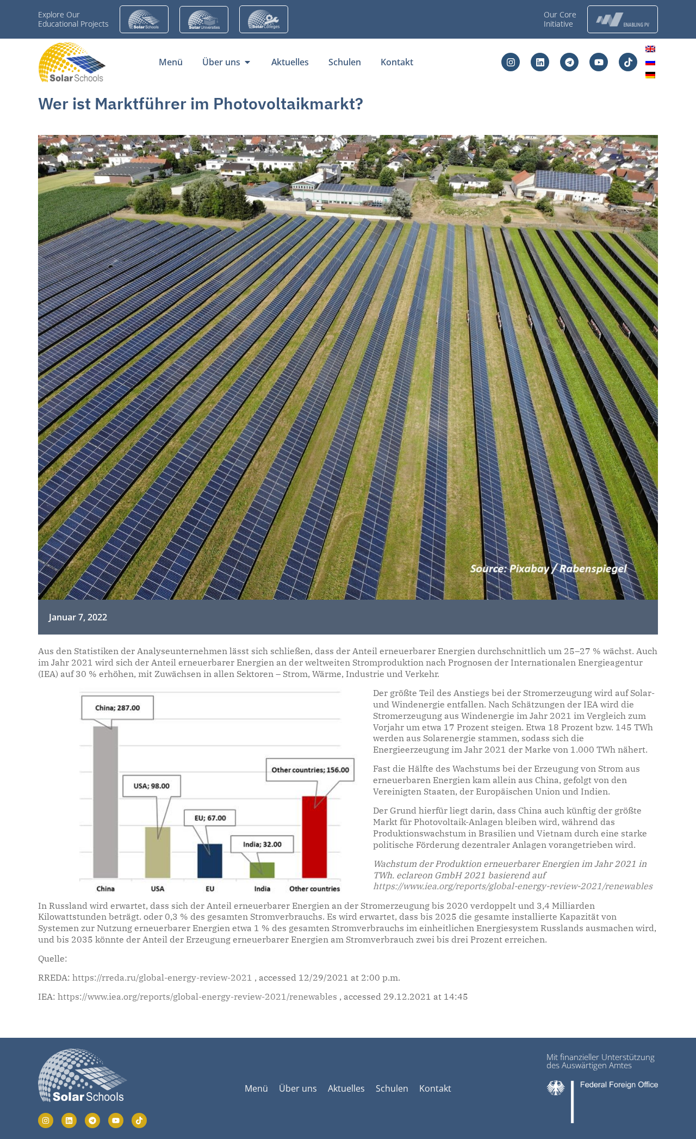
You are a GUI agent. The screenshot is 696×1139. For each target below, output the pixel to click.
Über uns (298, 1088)
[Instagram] (510, 62)
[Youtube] (598, 62)
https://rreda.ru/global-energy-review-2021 (162, 977)
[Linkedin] (540, 62)
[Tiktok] (628, 62)
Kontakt (435, 1088)
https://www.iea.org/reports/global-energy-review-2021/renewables (512, 886)
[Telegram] (569, 62)
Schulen (392, 1088)
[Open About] (247, 62)
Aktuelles (346, 1088)
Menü (256, 1088)
